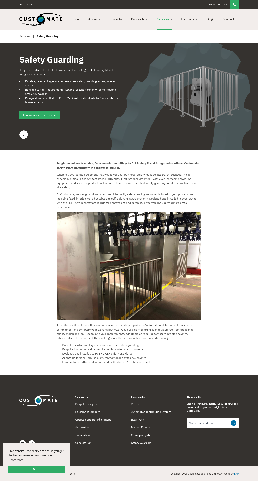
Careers (70, 473)
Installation (82, 435)
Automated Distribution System (151, 412)
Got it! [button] (36, 469)
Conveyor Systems (143, 435)
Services (24, 36)
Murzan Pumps (140, 427)
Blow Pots (137, 419)
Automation (82, 427)
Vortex (135, 404)
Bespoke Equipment (88, 404)
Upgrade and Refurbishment (93, 419)
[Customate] (40, 19)
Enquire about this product (40, 115)
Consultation (83, 442)
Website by (230, 473)
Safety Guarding (141, 442)
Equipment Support (87, 412)
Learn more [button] (16, 460)
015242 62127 (217, 4)
